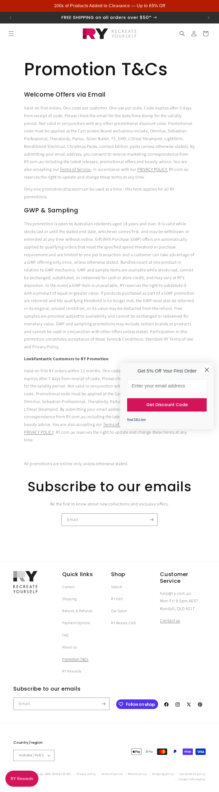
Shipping (69, 599)
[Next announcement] (208, 17)
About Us (69, 647)
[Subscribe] (151, 519)
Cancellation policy (192, 774)
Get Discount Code (167, 405)
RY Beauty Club (123, 623)
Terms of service (112, 774)
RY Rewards (72, 671)
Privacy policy (86, 774)
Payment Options (76, 623)
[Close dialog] (207, 369)
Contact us (170, 621)
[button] (11, 33)
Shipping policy (163, 774)
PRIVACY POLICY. (152, 169)
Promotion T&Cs (75, 659)
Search (116, 587)
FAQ (65, 635)
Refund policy (137, 774)
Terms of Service (75, 169)
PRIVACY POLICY (38, 432)
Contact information (192, 779)
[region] (109, 6)
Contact (68, 587)
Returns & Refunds (77, 611)
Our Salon (119, 611)
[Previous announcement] (10, 17)
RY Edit (117, 599)
